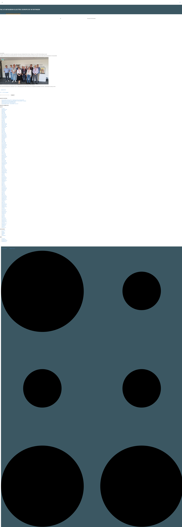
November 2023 (4, 124)
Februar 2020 (4, 160)
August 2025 (4, 110)
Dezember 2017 (4, 177)
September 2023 (4, 126)
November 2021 (4, 145)
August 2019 (4, 164)
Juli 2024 (3, 118)
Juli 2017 (3, 182)
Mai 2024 (3, 120)
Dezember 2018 (4, 169)
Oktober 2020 (4, 155)
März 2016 (3, 194)
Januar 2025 (4, 115)
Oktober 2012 (4, 220)
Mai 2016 (3, 192)
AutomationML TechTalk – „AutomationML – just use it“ (10, 103)
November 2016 (4, 188)
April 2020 (3, 159)
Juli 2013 (3, 214)
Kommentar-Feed (4, 240)
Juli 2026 (3, 108)
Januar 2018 (4, 176)
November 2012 (4, 219)
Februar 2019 (4, 168)
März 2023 (3, 132)
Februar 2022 (4, 142)
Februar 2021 (4, 153)
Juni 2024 (3, 119)
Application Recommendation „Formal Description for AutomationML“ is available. (14, 100)
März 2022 (3, 141)
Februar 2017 (4, 185)
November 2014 (4, 204)
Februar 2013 (4, 218)
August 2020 (4, 157)
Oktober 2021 (4, 146)
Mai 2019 (3, 166)
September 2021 (4, 147)
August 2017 (4, 181)
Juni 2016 (3, 191)
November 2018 (4, 170)
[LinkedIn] (6, 92)
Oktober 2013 (4, 212)
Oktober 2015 (4, 198)
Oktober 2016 (4, 189)
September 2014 (4, 206)
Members (3, 233)
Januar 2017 (4, 186)
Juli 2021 (3, 149)
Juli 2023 (3, 128)
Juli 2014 (3, 207)
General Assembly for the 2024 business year (9, 102)
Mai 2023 (3, 130)
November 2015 (4, 197)
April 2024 (3, 121)
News (3, 234)
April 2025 (3, 112)
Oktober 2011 (4, 224)
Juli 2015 (3, 201)
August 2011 (4, 225)
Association (3, 230)
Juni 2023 (3, 129)
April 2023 (3, 131)
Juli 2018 (3, 173)
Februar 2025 (4, 114)
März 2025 (3, 113)
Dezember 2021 (4, 144)
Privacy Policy (12, 248)
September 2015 (4, 199)
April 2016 (3, 193)
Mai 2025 (3, 111)
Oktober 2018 (4, 171)
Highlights (3, 232)
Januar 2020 (4, 161)
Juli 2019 (3, 165)
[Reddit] (7, 92)
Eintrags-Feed (4, 239)
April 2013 (3, 217)
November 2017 (4, 178)
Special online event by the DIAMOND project (8, 101)
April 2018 (3, 175)
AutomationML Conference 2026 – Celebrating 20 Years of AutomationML (13, 99)
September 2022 (4, 136)
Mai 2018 (3, 174)
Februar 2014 (4, 209)
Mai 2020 (3, 158)
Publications (3, 235)
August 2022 (4, 137)
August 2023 (4, 127)
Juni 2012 (3, 222)
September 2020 (4, 156)
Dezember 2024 (4, 116)
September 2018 (4, 172)
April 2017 (3, 184)
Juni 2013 (3, 215)
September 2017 (4, 180)
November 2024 (4, 117)
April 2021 (3, 151)
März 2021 (3, 152)
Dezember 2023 (4, 123)
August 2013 (4, 213)
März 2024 (3, 122)
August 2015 (4, 200)
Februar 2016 (4, 195)
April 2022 (3, 140)
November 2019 (4, 162)
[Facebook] (0, 92)
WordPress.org (4, 241)
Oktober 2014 (4, 205)
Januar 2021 (4, 154)
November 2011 (4, 223)
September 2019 (4, 163)
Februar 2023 (4, 133)
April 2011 (3, 226)
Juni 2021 (3, 150)
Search (12, 95)
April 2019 (3, 167)
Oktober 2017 (4, 179)
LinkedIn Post (3, 89)
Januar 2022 (4, 143)
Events (3, 231)
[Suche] (180, 2)
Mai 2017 (3, 183)
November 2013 (4, 211)
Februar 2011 (4, 227)
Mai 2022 (3, 139)
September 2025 (4, 109)
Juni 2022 (3, 138)
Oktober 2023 (4, 125)
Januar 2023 (4, 134)
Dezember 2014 (4, 203)
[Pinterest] (3, 92)
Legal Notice (4, 248)
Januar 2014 (4, 210)
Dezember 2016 (4, 187)
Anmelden (3, 238)
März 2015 (3, 202)
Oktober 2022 (4, 135)
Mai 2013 (3, 216)
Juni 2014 (3, 208)
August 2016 (4, 190)
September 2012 (4, 221)
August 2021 (4, 148)
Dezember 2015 (4, 196)
